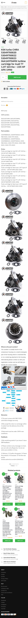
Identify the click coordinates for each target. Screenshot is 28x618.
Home (2, 6)
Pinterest (3, 606)
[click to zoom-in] (14, 24)
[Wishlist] (10, 475)
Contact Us (4, 590)
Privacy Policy (4, 578)
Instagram (3, 604)
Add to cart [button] (7, 504)
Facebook (3, 600)
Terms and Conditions (6, 592)
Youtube (3, 608)
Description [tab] (4, 97)
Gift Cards (3, 580)
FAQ (2, 594)
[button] (24, 24)
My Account (4, 586)
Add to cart (17, 77)
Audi (5, 6)
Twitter (3, 602)
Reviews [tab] (4, 105)
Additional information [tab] (7, 101)
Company (3, 572)
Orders (3, 574)
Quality (3, 576)
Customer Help (5, 588)
